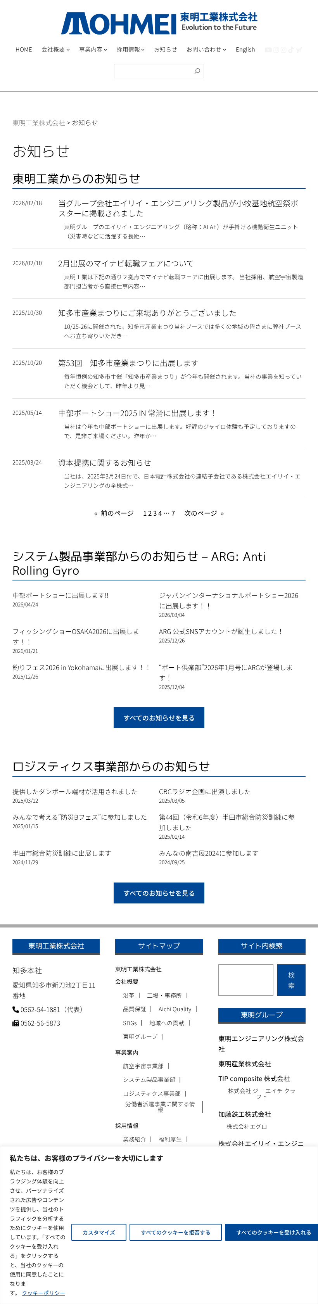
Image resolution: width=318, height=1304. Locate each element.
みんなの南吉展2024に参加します (209, 853)
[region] (159, 1225)
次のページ (204, 513)
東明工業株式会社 (138, 969)
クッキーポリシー (43, 1293)
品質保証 (134, 1009)
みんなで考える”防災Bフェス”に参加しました (79, 817)
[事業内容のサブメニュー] (105, 49)
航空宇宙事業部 (143, 1066)
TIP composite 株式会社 (254, 1078)
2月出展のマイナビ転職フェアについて (126, 263)
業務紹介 (134, 1139)
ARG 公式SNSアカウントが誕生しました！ (221, 631)
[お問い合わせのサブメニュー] (224, 49)
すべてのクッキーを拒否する (176, 1232)
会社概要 (126, 981)
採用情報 (126, 1125)
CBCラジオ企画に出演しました (205, 791)
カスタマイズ (99, 1232)
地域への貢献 (166, 1023)
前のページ (114, 513)
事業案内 (126, 1052)
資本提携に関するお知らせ (104, 463)
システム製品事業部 (149, 1080)
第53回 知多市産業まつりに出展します (128, 363)
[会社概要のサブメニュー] (68, 49)
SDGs (130, 1023)
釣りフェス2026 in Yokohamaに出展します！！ (81, 667)
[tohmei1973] (276, 49)
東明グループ (140, 1037)
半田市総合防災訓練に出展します (61, 853)
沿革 (129, 995)
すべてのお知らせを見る (159, 717)
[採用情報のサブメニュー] (143, 49)
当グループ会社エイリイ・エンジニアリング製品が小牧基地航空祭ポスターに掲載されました (178, 208)
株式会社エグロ (246, 1126)
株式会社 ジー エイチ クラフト (262, 1093)
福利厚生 (170, 1139)
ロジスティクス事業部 (152, 1094)
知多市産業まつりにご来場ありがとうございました (147, 313)
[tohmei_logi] (284, 49)
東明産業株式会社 (244, 1063)
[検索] (197, 71)
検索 (291, 980)
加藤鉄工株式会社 (244, 1114)
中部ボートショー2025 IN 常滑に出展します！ (138, 413)
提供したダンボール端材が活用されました (75, 791)
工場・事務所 (164, 995)
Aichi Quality (175, 1009)
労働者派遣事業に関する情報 (160, 1107)
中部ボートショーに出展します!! (60, 595)
